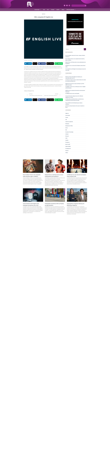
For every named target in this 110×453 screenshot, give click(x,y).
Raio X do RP (67, 144)
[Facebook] (64, 5)
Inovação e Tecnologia (69, 131)
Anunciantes (67, 115)
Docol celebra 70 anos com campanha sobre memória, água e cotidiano (75, 59)
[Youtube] (67, 5)
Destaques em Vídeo (69, 125)
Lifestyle (52, 9)
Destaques (67, 123)
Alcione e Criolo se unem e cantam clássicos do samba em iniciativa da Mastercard (75, 80)
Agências (43, 13)
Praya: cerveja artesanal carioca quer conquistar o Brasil (74, 106)
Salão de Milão (68, 146)
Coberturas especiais (70, 9)
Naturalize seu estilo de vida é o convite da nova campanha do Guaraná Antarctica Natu (74, 99)
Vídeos (63, 9)
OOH (44, 9)
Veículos (66, 150)
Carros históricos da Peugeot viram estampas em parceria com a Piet (75, 69)
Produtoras (67, 142)
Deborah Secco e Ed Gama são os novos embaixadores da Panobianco (75, 63)
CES (66, 119)
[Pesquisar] (85, 6)
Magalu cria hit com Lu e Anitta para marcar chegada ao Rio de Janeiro (75, 87)
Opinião (57, 9)
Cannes (66, 117)
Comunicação (36, 9)
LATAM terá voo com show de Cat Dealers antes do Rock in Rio (75, 66)
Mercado (67, 136)
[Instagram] (69, 5)
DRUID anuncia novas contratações (73, 93)
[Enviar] (85, 49)
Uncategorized (68, 148)
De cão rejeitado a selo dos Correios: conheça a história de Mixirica (75, 56)
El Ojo (66, 127)
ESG (48, 9)
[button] (28, 63)
